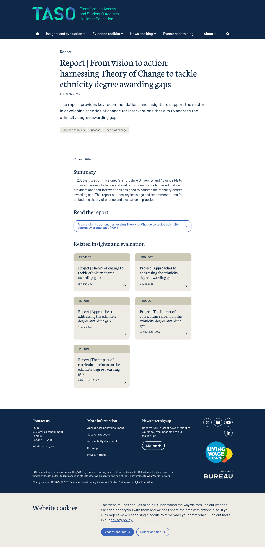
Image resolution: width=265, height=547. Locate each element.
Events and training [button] (178, 33)
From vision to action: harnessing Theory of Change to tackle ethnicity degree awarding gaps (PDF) (128, 225)
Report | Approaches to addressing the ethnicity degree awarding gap (97, 316)
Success (95, 129)
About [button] (208, 33)
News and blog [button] (141, 33)
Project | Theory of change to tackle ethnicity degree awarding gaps (100, 272)
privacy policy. (122, 520)
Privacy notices (96, 454)
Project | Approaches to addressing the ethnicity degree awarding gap (159, 272)
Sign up (151, 445)
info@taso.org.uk (43, 446)
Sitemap (92, 448)
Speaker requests (98, 434)
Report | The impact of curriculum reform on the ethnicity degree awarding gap (99, 366)
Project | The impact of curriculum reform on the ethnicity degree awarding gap (161, 318)
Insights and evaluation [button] (64, 33)
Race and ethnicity (73, 129)
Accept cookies (116, 532)
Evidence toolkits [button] (106, 33)
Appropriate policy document (105, 427)
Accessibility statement (102, 441)
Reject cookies (150, 532)
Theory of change (116, 129)
